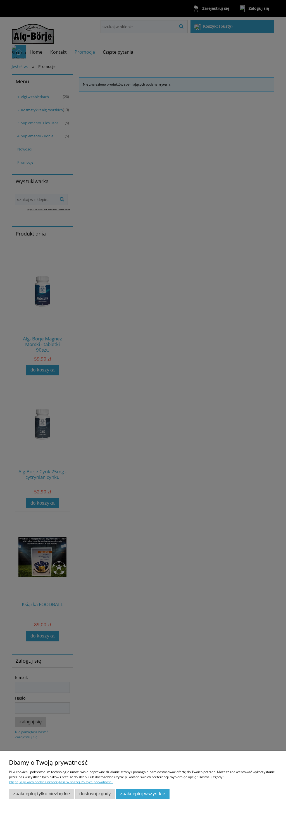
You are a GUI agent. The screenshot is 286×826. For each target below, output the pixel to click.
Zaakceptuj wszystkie (142, 793)
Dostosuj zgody (95, 793)
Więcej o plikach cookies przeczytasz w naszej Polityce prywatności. (61, 782)
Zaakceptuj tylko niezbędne (41, 793)
